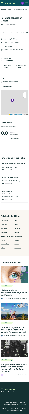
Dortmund (4, 224)
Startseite (3, 9)
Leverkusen (18, 236)
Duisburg (4, 232)
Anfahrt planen (7, 86)
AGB (18, 404)
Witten (17, 240)
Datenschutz (13, 402)
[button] (22, 3)
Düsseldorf (4, 220)
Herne (3, 240)
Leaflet (11, 114)
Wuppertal (4, 228)
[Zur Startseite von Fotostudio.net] (8, 3)
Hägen (9, 9)
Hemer (17, 244)
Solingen (17, 232)
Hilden (3, 248)
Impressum (23, 404)
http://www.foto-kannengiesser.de (13, 49)
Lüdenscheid (5, 244)
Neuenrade (18, 248)
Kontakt (7, 402)
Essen (16, 224)
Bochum (17, 228)
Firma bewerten (14, 138)
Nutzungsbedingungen (10, 404)
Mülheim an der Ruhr (7, 236)
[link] (14, 167)
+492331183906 (8, 42)
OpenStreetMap (18, 114)
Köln (16, 220)
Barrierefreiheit (21, 402)
